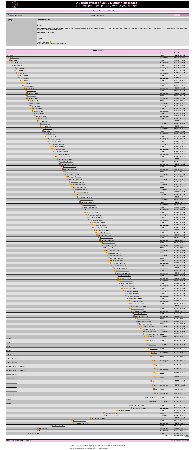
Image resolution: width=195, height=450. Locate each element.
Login (100, 11)
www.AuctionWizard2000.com (14, 440)
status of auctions (52, 136)
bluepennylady (10, 19)
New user (95, 11)
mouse (162, 55)
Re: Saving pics (14, 58)
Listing (7, 14)
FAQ (113, 11)
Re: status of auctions (54, 139)
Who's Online (107, 11)
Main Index (83, 11)
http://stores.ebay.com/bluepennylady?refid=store (51, 43)
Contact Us (28, 440)
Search (89, 11)
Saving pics (12, 55)
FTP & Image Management (15, 15)
